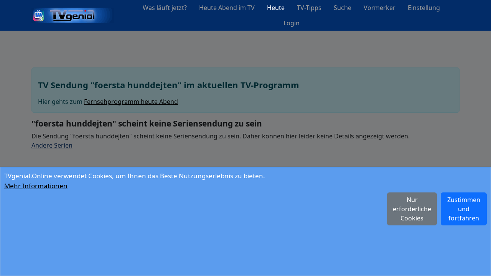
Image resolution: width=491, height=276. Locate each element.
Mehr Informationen (36, 185)
